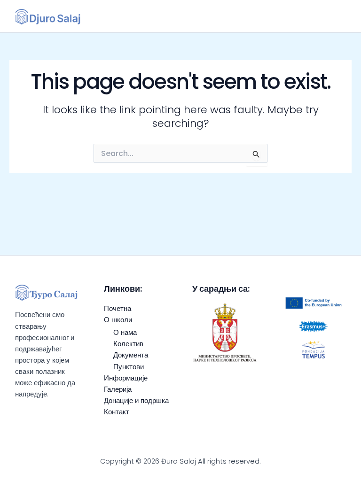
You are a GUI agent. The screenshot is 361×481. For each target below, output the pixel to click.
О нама (125, 332)
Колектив (128, 344)
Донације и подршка (136, 400)
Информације (126, 378)
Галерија (118, 389)
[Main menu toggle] (335, 16)
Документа (130, 355)
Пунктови (128, 367)
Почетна (117, 308)
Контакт (116, 412)
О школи (118, 320)
